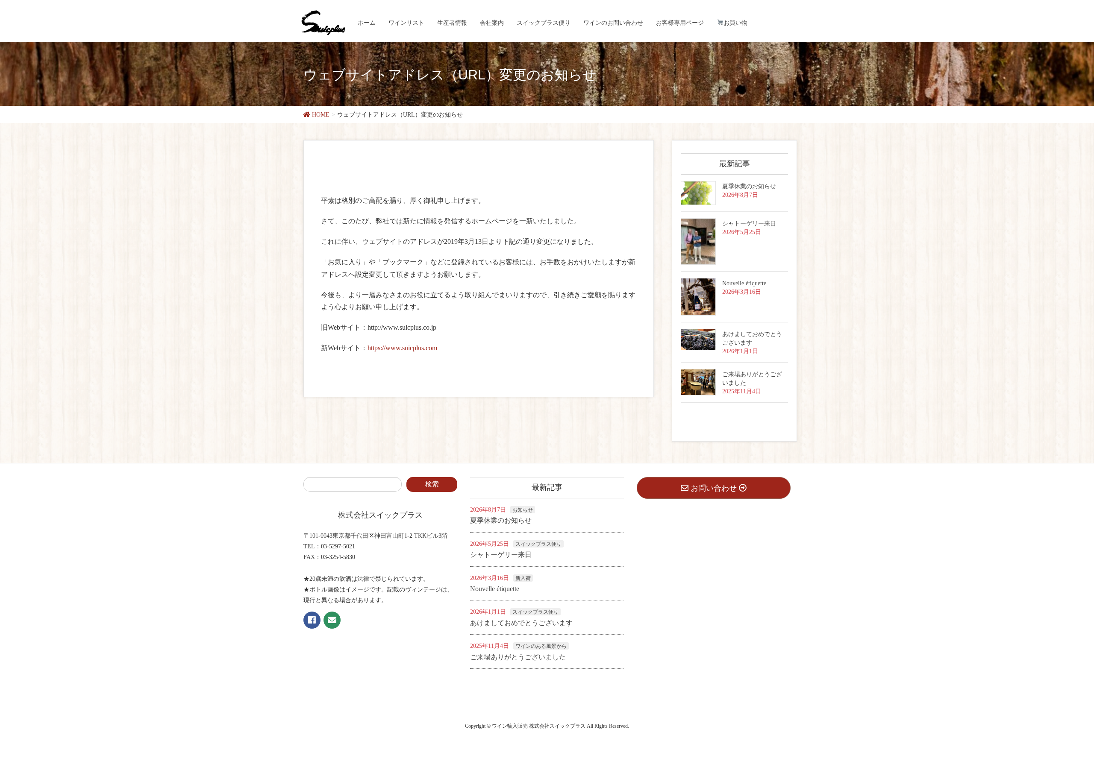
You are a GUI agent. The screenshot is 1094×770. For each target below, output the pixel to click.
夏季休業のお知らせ (749, 186)
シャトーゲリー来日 (749, 223)
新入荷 (523, 578)
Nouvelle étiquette (744, 283)
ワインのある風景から (541, 646)
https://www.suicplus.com (402, 347)
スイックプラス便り (538, 544)
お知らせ (522, 510)
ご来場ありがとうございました (518, 657)
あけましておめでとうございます (521, 623)
